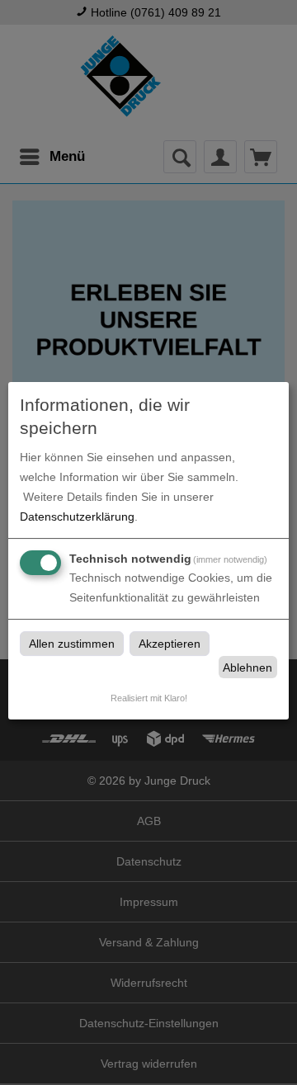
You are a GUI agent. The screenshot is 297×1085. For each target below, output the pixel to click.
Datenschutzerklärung (77, 516)
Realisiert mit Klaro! (149, 698)
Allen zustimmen (72, 643)
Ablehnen (247, 667)
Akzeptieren (169, 643)
